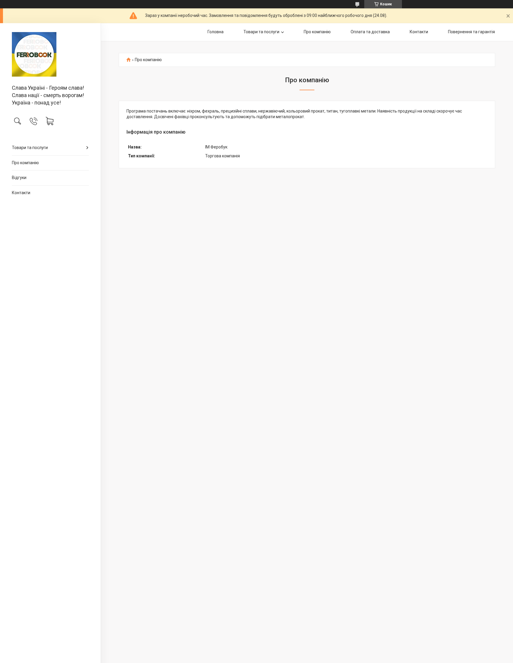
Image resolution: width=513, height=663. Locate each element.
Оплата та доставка (370, 31)
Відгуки (19, 177)
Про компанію (25, 162)
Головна (216, 31)
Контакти (21, 192)
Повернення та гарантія (471, 31)
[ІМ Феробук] (50, 54)
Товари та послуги (30, 147)
